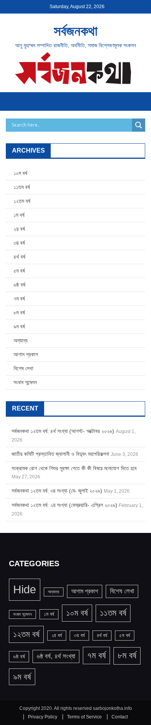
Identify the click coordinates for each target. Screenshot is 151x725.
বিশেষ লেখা (23, 368)
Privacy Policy (42, 717)
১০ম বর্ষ (20, 173)
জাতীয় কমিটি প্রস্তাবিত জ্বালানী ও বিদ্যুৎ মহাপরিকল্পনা (60, 454)
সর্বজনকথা (76, 30)
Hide (24, 589)
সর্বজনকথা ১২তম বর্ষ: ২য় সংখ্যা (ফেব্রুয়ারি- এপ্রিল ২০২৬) (64, 505)
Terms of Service (84, 717)
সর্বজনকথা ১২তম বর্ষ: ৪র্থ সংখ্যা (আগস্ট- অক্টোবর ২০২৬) (63, 431)
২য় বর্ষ (19, 229)
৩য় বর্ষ (19, 243)
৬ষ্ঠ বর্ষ (19, 285)
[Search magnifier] (138, 125)
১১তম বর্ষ (22, 187)
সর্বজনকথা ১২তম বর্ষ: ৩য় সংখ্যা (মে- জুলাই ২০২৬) (57, 491)
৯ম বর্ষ (19, 326)
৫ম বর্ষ (19, 271)
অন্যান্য (20, 340)
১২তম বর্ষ (22, 201)
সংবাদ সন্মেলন (25, 382)
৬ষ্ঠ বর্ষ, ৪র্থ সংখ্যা (56, 656)
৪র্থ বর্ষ (19, 257)
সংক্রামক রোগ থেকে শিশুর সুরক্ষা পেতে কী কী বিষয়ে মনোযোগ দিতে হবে (74, 468)
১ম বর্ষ (19, 215)
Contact (120, 717)
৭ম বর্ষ (19, 298)
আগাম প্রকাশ (26, 354)
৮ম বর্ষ (19, 312)
